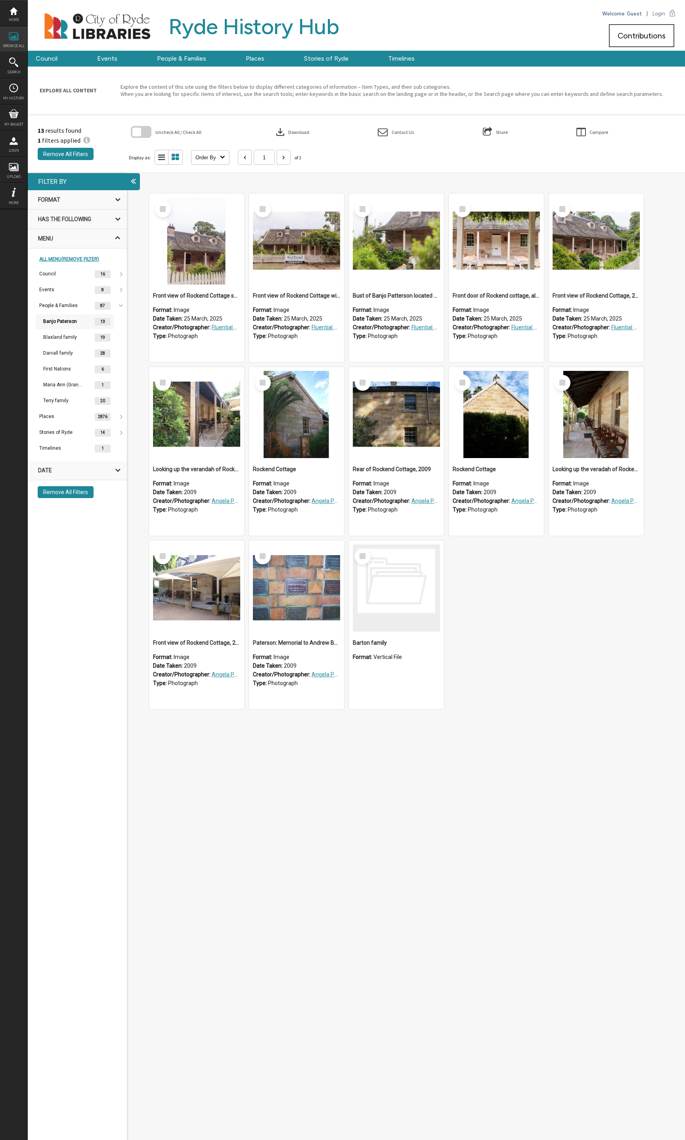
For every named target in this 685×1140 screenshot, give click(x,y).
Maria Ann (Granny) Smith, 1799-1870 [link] (63, 385)
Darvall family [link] (58, 353)
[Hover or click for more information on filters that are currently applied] (86, 140)
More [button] (14, 202)
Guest (634, 14)
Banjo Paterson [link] (60, 321)
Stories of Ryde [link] (56, 432)
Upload (14, 176)
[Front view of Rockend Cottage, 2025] (596, 241)
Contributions (642, 35)
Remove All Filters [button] (65, 154)
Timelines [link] (50, 448)
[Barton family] (396, 588)
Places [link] (46, 416)
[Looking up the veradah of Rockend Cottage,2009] (596, 414)
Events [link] (46, 289)
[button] (396, 132)
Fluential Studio (231, 327)
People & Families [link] (58, 305)
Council (46, 58)
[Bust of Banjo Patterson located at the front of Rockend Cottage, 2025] (396, 241)
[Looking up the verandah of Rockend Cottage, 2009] (196, 414)
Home (14, 19)
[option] (77, 274)
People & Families (181, 58)
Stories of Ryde (326, 58)
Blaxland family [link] (60, 337)
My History (13, 98)
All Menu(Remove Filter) (69, 259)
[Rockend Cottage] (296, 414)
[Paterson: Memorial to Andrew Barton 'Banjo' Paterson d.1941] (296, 588)
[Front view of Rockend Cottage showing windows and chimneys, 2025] (196, 241)
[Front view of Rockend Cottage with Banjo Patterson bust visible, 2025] (296, 241)
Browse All (14, 45)
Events (107, 58)
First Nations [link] (57, 369)
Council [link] (47, 274)
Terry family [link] (56, 400)
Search (14, 71)
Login (14, 150)
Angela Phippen (231, 501)
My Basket (13, 124)
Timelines (401, 58)
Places (255, 58)
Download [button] (291, 132)
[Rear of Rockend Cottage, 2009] (396, 414)
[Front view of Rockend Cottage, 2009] (196, 588)
